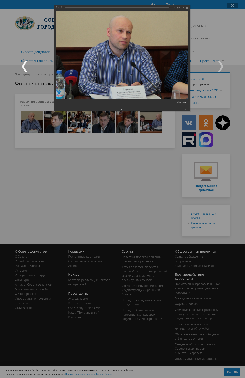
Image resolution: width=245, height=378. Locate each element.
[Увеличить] (183, 8)
